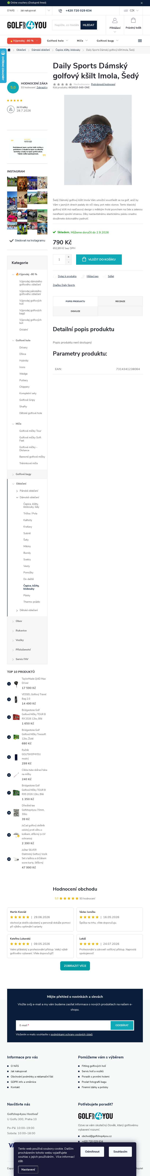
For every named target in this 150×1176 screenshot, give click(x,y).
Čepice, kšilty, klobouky (31, 587)
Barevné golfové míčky (32, 456)
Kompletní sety (27, 393)
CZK (132, 10)
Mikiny (27, 546)
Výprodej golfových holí (30, 302)
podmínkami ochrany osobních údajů (72, 1034)
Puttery (23, 380)
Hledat (88, 25)
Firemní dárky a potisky (95, 1087)
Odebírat (122, 1025)
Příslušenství (23, 649)
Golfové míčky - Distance (28, 448)
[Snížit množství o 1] (68, 262)
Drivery (23, 347)
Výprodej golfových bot (30, 321)
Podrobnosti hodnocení (103, 84)
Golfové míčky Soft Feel (30, 439)
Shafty (23, 406)
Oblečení (21, 483)
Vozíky (20, 640)
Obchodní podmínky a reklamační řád (32, 1076)
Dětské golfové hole (30, 413)
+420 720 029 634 (92, 1141)
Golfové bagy (23, 474)
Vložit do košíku (102, 260)
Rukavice (21, 630)
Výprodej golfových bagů (30, 312)
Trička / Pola (30, 513)
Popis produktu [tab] (75, 301)
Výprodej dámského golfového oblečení (30, 283)
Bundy (27, 553)
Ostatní (23, 329)
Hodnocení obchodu (75, 889)
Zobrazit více (75, 966)
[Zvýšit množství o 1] (68, 257)
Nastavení (28, 1170)
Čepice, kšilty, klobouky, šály (31, 505)
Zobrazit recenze (46, 87)
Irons (22, 367)
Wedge (23, 374)
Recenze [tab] (120, 301)
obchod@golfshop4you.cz (97, 1136)
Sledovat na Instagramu (30, 240)
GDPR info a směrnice (23, 1082)
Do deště (28, 579)
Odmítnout (92, 1152)
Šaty (26, 539)
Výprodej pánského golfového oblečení (30, 292)
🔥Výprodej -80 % (26, 274)
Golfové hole (23, 340)
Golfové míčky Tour (30, 431)
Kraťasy (27, 526)
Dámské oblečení (29, 497)
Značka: (64, 285)
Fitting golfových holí (94, 1066)
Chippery (24, 387)
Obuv (19, 621)
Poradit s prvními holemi (95, 1076)
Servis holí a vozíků (93, 1071)
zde (20, 1161)
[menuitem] (24, 41)
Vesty (26, 566)
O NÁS (10, 10)
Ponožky (28, 572)
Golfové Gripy (27, 400)
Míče (18, 424)
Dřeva (22, 354)
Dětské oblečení (29, 610)
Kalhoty (27, 520)
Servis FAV (22, 659)
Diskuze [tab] (75, 311)
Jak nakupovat (28, 10)
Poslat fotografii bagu (94, 1082)
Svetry (27, 559)
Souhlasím (120, 1152)
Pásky (26, 595)
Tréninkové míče (28, 463)
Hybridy (23, 360)
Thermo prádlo (31, 602)
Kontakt (15, 1087)
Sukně (27, 533)
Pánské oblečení (29, 491)
